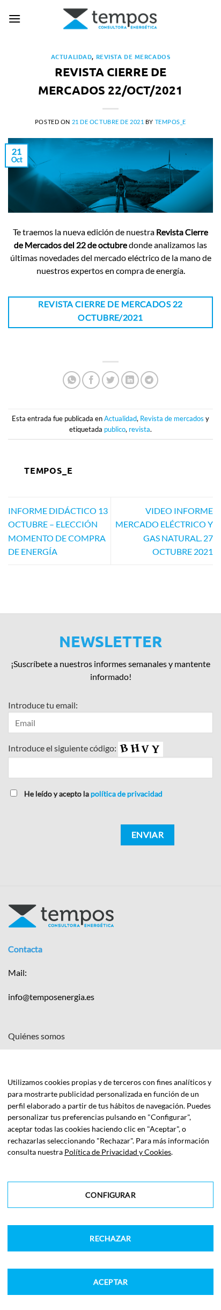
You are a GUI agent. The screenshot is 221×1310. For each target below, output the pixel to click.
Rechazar (110, 1238)
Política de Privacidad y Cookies (117, 1151)
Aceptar (110, 1281)
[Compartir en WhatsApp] (71, 380)
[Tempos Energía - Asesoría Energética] (111, 18)
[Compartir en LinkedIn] (130, 380)
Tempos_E (170, 121)
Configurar (110, 1194)
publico (115, 429)
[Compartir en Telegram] (149, 380)
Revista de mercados (133, 56)
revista (139, 429)
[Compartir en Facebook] (91, 380)
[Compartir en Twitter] (111, 380)
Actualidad (71, 56)
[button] (14, 18)
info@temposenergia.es (51, 996)
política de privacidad (127, 793)
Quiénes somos (36, 1036)
